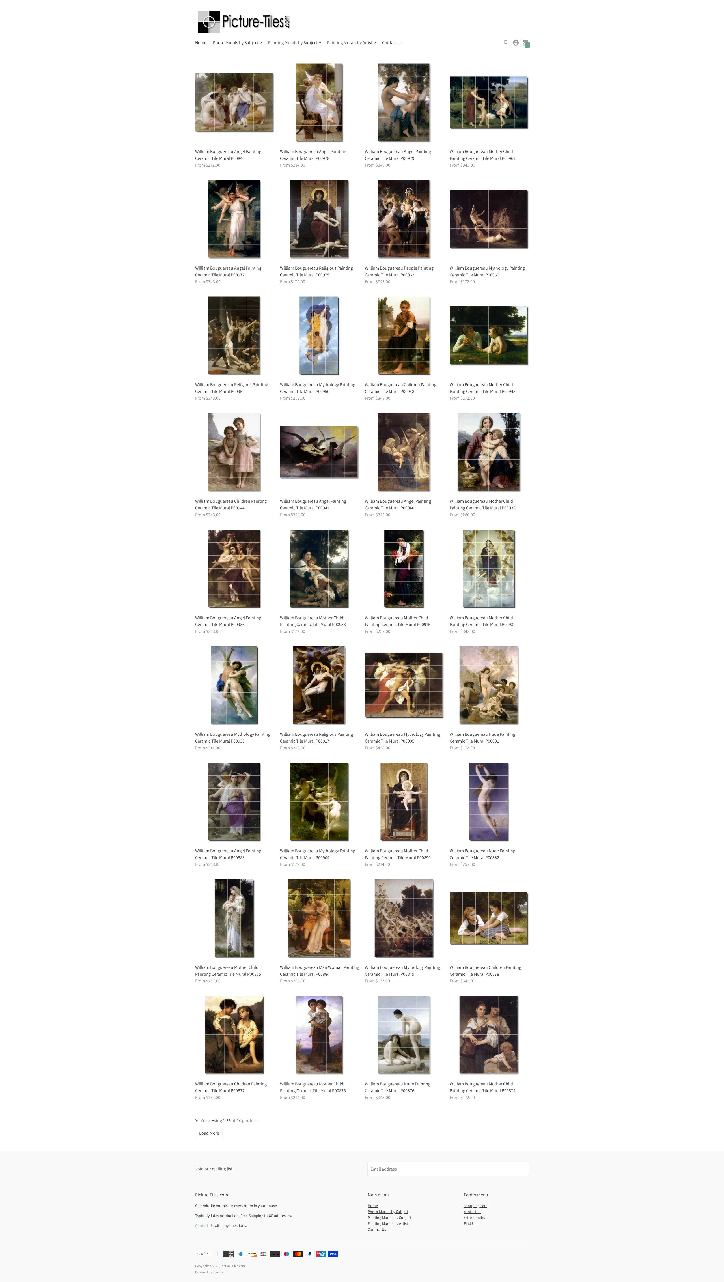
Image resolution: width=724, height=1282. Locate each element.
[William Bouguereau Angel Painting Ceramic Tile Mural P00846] (234, 103)
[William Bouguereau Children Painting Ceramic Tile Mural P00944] (234, 452)
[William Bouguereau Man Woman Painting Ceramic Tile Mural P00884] (319, 918)
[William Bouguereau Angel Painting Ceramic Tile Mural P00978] (319, 103)
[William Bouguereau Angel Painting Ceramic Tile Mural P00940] (404, 452)
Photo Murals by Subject (388, 1211)
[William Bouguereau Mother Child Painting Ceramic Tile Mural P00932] (489, 569)
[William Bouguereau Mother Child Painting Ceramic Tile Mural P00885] (234, 918)
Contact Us (392, 43)
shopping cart (475, 1205)
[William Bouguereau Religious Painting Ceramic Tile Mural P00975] (319, 219)
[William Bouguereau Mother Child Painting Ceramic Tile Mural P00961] (489, 103)
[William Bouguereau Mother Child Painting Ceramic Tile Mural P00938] (489, 452)
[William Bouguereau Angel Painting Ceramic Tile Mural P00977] (234, 219)
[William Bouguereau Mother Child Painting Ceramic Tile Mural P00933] (319, 569)
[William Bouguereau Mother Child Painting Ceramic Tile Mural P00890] (404, 802)
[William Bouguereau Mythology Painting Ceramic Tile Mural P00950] (319, 336)
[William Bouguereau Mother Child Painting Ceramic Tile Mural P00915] (404, 569)
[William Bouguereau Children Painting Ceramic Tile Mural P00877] (234, 1035)
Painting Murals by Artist (388, 1223)
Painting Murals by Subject (389, 1217)
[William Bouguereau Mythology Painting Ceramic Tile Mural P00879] (404, 918)
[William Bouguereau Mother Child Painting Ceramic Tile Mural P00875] (319, 1035)
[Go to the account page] (515, 42)
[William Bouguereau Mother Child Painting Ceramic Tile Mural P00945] (489, 336)
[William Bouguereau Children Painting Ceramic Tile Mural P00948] (404, 336)
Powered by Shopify (209, 1272)
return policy (474, 1217)
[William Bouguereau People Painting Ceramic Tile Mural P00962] (404, 219)
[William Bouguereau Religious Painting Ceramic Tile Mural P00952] (234, 336)
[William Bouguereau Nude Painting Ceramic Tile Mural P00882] (489, 802)
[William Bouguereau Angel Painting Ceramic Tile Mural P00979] (404, 103)
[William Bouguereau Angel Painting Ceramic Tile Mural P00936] (234, 569)
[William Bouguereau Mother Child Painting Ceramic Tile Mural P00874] (489, 1035)
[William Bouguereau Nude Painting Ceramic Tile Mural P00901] (489, 685)
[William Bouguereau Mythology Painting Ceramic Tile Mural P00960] (489, 219)
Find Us (470, 1223)
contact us (472, 1211)
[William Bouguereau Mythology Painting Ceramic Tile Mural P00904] (319, 802)
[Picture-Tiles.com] (244, 22)
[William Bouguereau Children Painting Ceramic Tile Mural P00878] (489, 918)
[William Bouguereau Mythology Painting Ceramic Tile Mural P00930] (234, 685)
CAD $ (201, 1253)
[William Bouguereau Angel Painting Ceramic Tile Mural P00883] (234, 802)
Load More (209, 1133)
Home (200, 43)
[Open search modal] (506, 42)
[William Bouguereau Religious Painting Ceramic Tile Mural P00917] (319, 685)
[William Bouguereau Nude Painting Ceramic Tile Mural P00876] (404, 1035)
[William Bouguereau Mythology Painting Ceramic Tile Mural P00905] (404, 685)
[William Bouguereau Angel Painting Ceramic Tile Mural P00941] (319, 452)
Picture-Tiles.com (233, 1266)
